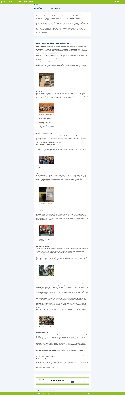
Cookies (89, 393)
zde (86, 26)
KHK (35, 4)
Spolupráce (37, 4)
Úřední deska (51, 390)
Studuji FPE (46, 390)
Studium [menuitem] (25, 1)
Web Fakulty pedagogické (38, 390)
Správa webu (85, 393)
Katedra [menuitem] (20, 1)
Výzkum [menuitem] (31, 1)
